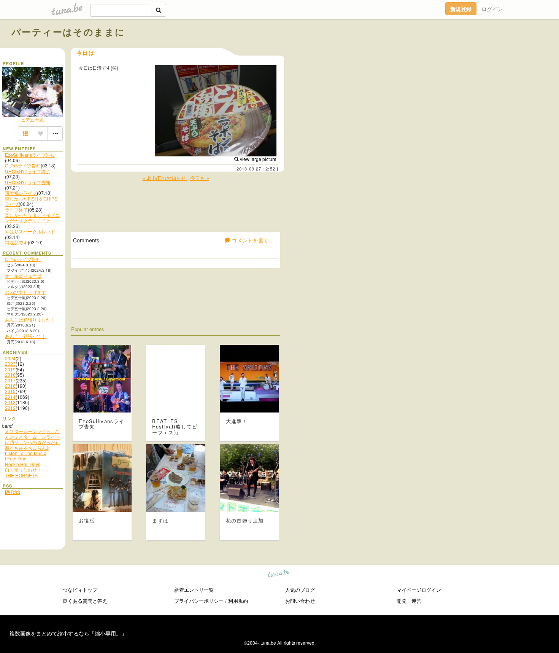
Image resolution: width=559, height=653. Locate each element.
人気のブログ (300, 589)
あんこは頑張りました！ (30, 319)
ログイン (492, 9)
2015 (10, 391)
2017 (10, 380)
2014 (10, 396)
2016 (10, 385)
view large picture (257, 159)
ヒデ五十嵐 (32, 119)
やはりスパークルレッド (30, 231)
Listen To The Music (25, 453)
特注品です (16, 242)
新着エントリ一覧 (194, 589)
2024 (10, 358)
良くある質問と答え (85, 600)
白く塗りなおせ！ (23, 469)
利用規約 (238, 600)
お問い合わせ (300, 600)
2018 (10, 374)
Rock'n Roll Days (22, 464)
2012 (10, 408)
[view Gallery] (25, 133)
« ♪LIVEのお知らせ (165, 178)
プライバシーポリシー (199, 600)
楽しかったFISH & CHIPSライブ (31, 201)
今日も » (199, 178)
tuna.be (279, 574)
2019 (10, 369)
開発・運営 (409, 600)
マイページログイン (419, 589)
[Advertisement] (461, 49)
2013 (10, 402)
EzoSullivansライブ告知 (30, 154)
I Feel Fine (16, 458)
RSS (15, 492)
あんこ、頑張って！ (25, 336)
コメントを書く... (251, 240)
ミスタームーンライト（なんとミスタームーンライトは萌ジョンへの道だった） (32, 436)
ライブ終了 (16, 209)
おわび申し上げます (25, 292)
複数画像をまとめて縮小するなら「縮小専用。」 (68, 633)
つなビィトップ (80, 589)
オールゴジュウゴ (23, 275)
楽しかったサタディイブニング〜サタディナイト (32, 217)
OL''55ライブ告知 (23, 165)
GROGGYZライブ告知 (27, 182)
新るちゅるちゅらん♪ (27, 447)
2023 (10, 363)
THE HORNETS (21, 475)
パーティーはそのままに (68, 31)
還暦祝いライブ (21, 193)
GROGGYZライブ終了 (27, 171)
